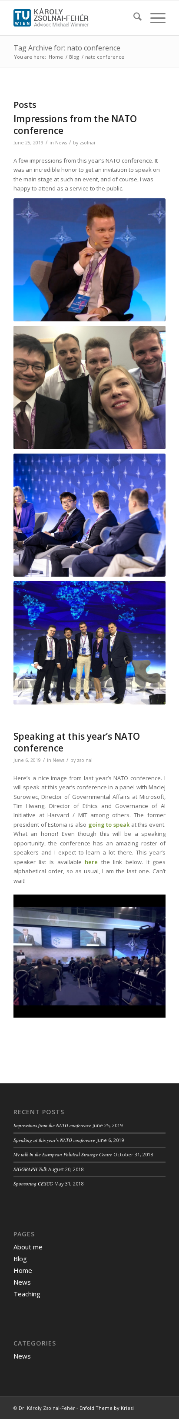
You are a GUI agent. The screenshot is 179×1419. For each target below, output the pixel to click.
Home (22, 1270)
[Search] (133, 17)
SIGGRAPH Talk (30, 1169)
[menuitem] (133, 17)
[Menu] (154, 17)
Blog (20, 1258)
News (61, 143)
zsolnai (87, 143)
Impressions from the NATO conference (75, 125)
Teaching (26, 1293)
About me (28, 1246)
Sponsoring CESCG (33, 1183)
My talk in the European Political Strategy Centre (62, 1154)
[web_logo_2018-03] (74, 17)
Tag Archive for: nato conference (66, 48)
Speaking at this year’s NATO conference (76, 742)
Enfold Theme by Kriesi (107, 1408)
